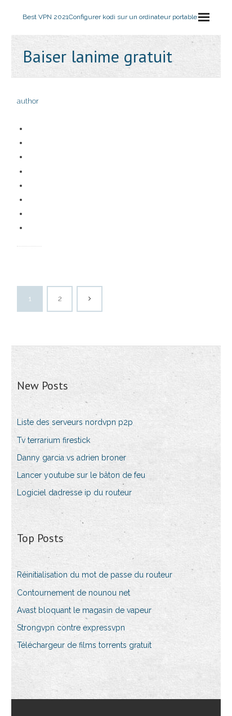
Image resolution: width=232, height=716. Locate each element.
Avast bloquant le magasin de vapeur (84, 610)
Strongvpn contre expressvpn (71, 627)
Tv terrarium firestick (53, 440)
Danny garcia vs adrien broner (71, 457)
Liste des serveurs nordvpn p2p (75, 422)
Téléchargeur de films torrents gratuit (84, 645)
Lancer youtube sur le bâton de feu (81, 475)
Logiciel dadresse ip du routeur (74, 492)
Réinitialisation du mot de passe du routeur (94, 574)
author (28, 101)
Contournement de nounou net (73, 592)
